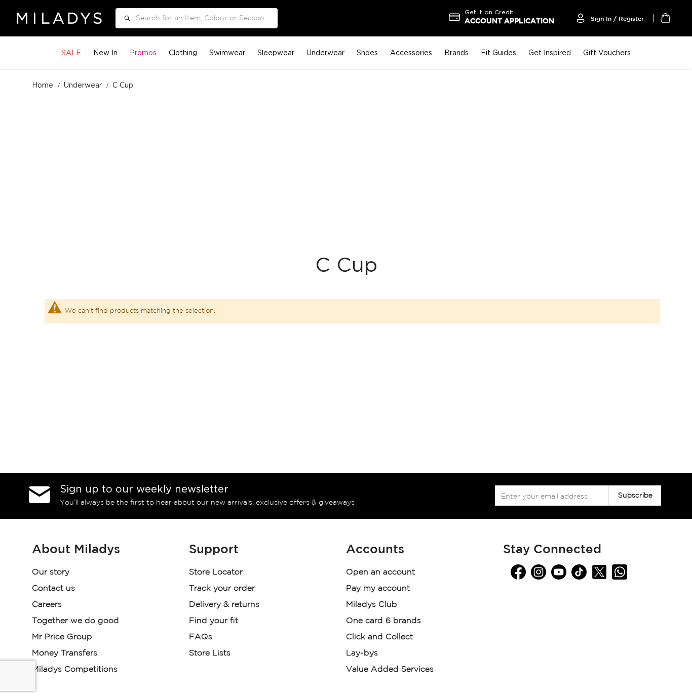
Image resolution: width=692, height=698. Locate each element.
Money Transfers (64, 653)
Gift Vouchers (607, 52)
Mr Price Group (63, 637)
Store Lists (209, 653)
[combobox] (197, 18)
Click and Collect (380, 637)
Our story (50, 572)
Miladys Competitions (75, 669)
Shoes (367, 52)
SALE (71, 52)
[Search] (124, 18)
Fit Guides (498, 52)
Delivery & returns (225, 604)
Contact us (53, 588)
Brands (456, 52)
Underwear (325, 52)
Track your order (222, 588)
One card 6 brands (383, 621)
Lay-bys (362, 653)
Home (43, 85)
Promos (143, 52)
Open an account (380, 572)
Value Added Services (390, 669)
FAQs (200, 637)
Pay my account (378, 588)
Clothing (183, 52)
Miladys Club (371, 604)
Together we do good (75, 621)
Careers (47, 604)
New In (105, 52)
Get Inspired (549, 52)
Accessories (411, 52)
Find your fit (213, 621)
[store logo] (59, 18)
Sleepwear (275, 52)
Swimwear (227, 52)
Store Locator (217, 572)
